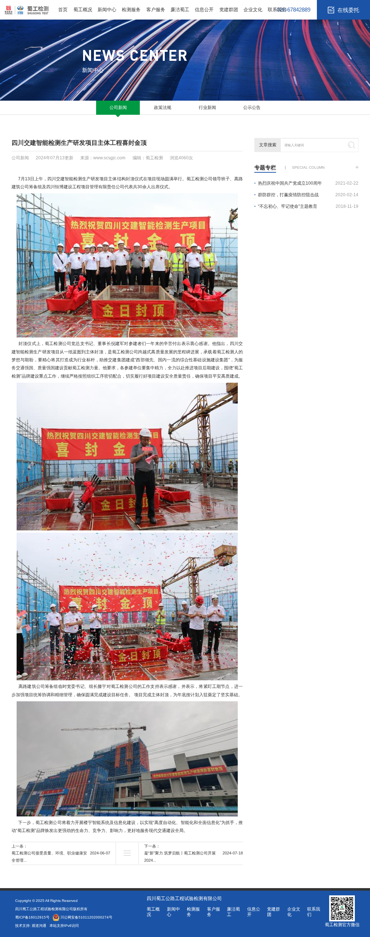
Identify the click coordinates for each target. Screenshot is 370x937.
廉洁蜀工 (180, 9)
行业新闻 (207, 107)
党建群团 (228, 9)
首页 (63, 9)
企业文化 (253, 9)
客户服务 (155, 9)
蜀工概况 (82, 9)
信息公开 (204, 9)
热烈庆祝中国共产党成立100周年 (308, 183)
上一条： (61, 853)
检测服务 (131, 9)
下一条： (193, 853)
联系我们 (277, 9)
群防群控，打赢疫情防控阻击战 (308, 195)
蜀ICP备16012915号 (32, 917)
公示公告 (252, 107)
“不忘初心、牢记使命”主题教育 (308, 206)
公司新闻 (118, 107)
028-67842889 (293, 10)
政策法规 (162, 107)
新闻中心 (107, 9)
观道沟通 (39, 926)
